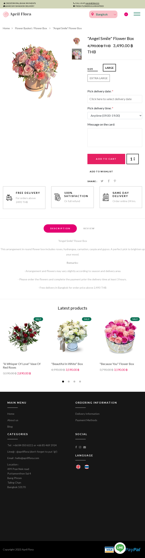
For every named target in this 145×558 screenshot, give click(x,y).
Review (89, 228)
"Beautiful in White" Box (67, 364)
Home (6, 28)
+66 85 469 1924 (47, 445)
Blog (10, 426)
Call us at (87, 3)
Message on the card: (101, 124)
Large (109, 67)
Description (60, 228)
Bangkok (102, 14)
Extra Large (99, 78)
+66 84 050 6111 (23, 445)
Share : (92, 181)
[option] (36, 69)
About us (12, 420)
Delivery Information (87, 413)
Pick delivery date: (100, 91)
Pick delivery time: (100, 108)
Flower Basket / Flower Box (31, 28)
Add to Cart (106, 158)
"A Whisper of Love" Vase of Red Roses (22, 365)
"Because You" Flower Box (116, 364)
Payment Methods (86, 420)
